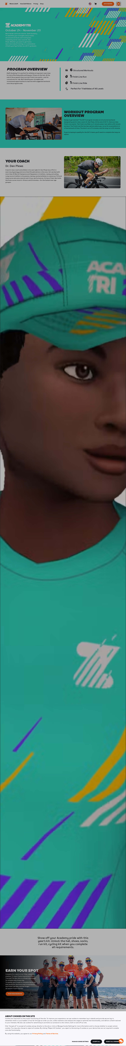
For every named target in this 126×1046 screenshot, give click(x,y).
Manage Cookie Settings (80, 1041)
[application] (121, 1041)
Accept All (96, 1041)
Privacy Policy (37, 1034)
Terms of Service (52, 1034)
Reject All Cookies (112, 1041)
